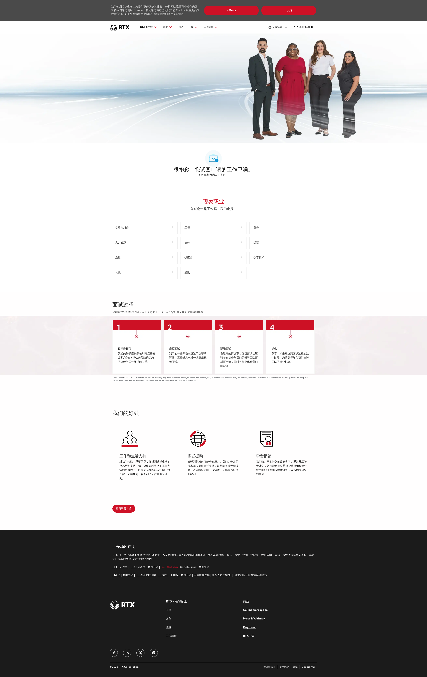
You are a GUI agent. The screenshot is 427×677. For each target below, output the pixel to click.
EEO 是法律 (119, 567)
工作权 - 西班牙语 (180, 575)
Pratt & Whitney (254, 618)
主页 (168, 610)
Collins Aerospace (255, 610)
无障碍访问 (269, 667)
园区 (181, 27)
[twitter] (140, 653)
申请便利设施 (202, 575)
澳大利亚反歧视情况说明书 (251, 575)
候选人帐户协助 (221, 575)
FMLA (116, 575)
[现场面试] (239, 347)
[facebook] (114, 653)
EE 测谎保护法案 (146, 575)
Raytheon (249, 627)
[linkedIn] (127, 653)
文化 (168, 618)
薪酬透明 (128, 575)
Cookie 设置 (308, 667)
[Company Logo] (119, 27)
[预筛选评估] (137, 347)
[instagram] (154, 653)
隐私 (295, 667)
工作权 (162, 575)
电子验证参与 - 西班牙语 (194, 567)
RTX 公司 (249, 636)
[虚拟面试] (188, 347)
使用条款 (284, 667)
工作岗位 (171, 636)
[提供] (290, 347)
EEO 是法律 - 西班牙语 (144, 567)
